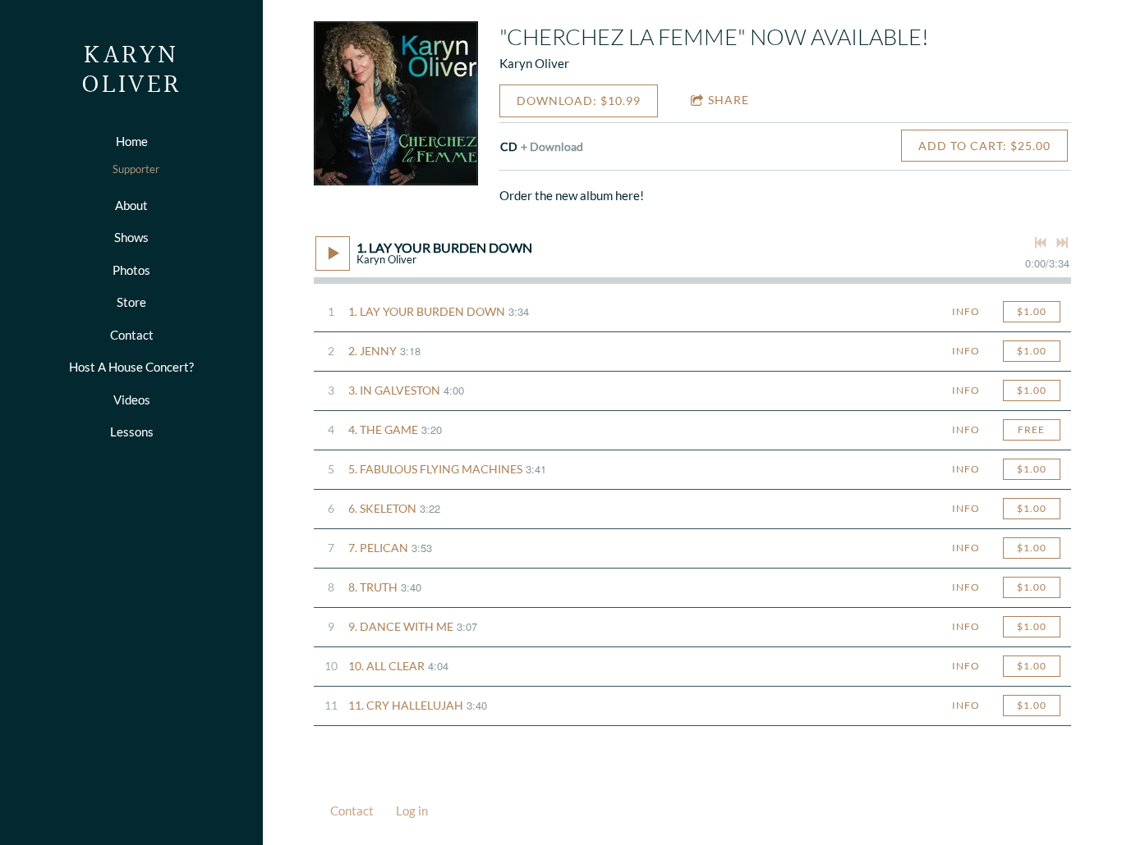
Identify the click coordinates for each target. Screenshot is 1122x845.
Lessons (132, 431)
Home (132, 141)
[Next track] (1062, 242)
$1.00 (1031, 311)
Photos (131, 270)
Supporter (136, 169)
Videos (131, 399)
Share (728, 100)
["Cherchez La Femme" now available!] (396, 103)
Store (131, 302)
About (131, 205)
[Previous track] (1040, 242)
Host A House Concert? (131, 366)
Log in (412, 810)
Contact (132, 334)
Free (1031, 429)
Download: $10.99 (579, 100)
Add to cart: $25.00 (984, 146)
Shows (131, 237)
